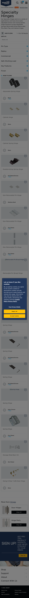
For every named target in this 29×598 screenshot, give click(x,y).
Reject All (14, 311)
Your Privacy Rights (14, 307)
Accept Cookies (14, 316)
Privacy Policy (12, 301)
